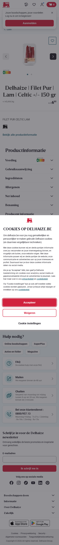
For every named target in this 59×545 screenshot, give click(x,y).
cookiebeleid (42, 279)
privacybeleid (28, 279)
